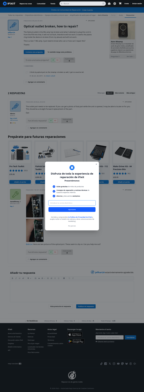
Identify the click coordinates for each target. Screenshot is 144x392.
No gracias (72, 226)
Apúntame (72, 209)
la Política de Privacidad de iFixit (80, 217)
